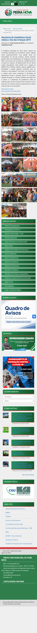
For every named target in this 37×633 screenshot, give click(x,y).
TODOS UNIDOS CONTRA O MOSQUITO (22, 443)
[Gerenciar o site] (34, 551)
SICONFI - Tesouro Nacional (13, 536)
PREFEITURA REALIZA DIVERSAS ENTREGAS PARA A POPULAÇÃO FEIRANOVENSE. (23, 465)
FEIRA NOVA (7, 21)
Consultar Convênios (11, 540)
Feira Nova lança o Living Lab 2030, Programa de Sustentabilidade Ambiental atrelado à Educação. (22, 417)
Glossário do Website (11, 270)
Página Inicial (7, 28)
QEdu (7, 532)
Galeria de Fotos (17, 28)
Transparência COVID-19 (12, 230)
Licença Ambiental (10, 254)
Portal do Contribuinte (11, 262)
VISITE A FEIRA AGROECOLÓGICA (18, 453)
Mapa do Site (23, 2)
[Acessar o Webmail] (31, 551)
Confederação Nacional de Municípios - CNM (18, 528)
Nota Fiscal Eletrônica (11, 258)
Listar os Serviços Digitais (12, 290)
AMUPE (7, 512)
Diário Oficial (8, 246)
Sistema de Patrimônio (11, 266)
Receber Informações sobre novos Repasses (18, 543)
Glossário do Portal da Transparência (16, 274)
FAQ (14, 2)
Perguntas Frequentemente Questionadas (17, 278)
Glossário (7, 2)
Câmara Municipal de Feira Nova (15, 509)
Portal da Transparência (12, 226)
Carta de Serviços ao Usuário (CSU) (15, 242)
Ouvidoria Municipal (10, 238)
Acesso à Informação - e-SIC (13, 234)
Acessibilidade (9, 286)
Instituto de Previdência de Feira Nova (16, 250)
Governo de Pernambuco (12, 520)
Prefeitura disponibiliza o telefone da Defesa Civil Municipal (21, 431)
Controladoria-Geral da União (14, 524)
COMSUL (8, 516)
